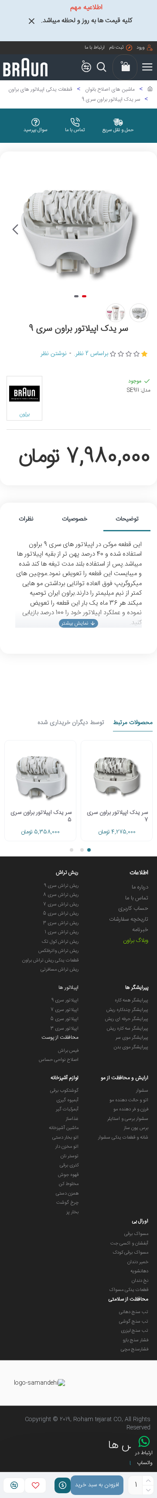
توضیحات (127, 519)
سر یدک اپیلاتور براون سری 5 (41, 816)
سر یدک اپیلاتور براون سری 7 (117, 816)
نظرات (26, 519)
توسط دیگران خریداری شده (71, 723)
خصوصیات (74, 519)
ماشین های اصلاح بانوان (110, 89)
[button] (141, 229)
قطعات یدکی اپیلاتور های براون (40, 89)
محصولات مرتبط (133, 723)
